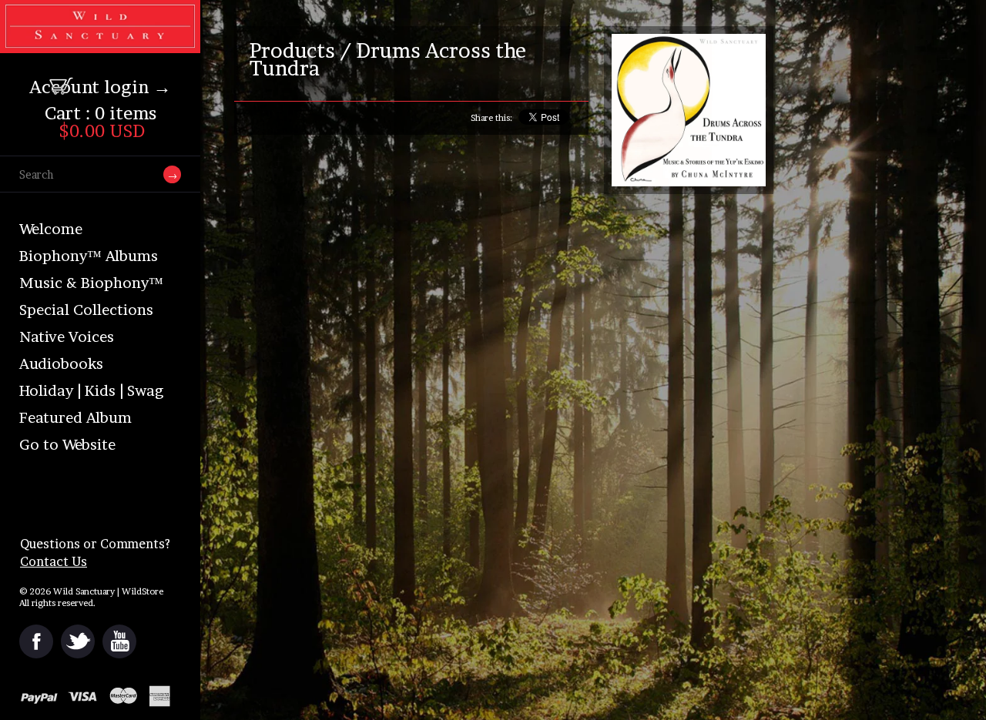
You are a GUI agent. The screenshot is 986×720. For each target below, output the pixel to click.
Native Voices (66, 337)
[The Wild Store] (100, 43)
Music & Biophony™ (91, 283)
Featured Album (75, 418)
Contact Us (53, 561)
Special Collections (86, 310)
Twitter (78, 641)
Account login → (100, 87)
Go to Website (67, 445)
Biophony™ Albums (88, 256)
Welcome (50, 229)
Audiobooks (61, 364)
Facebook (36, 641)
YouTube (119, 641)
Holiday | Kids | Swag (91, 391)
